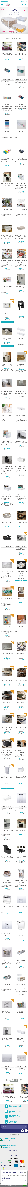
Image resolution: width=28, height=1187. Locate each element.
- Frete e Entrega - (13, 1155)
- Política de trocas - (13, 1150)
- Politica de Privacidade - (13, 1153)
